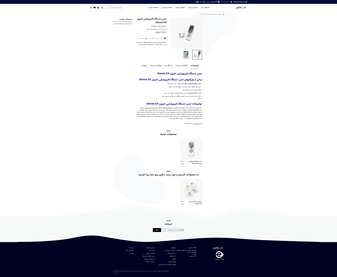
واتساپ (201, 2)
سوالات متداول (150, 262)
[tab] (194, 66)
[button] (186, 33)
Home (223, 14)
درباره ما (131, 253)
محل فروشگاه (172, 253)
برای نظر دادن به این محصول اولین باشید (156, 29)
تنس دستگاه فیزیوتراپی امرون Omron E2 (195, 162)
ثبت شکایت (172, 256)
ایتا (195, 2)
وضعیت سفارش (150, 253)
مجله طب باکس (129, 250)
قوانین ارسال (172, 262)
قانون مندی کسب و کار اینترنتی (167, 265)
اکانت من (152, 250)
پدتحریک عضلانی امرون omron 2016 (195, 203)
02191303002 (225, 2)
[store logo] (240, 7)
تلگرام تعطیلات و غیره (212, 2)
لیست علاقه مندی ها (149, 256)
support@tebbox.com (239, 2)
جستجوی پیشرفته (149, 259)
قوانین (174, 259)
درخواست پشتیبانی (170, 250)
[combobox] (112, 7)
